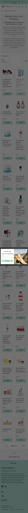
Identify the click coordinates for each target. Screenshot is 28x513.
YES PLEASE (7, 260)
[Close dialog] (26, 249)
